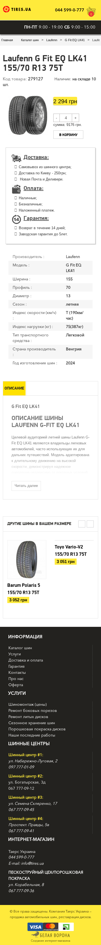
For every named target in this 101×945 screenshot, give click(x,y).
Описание (14, 388)
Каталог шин (30, 40)
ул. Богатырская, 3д (26, 782)
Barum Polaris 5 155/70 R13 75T (23, 589)
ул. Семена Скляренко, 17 (32, 803)
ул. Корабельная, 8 (26, 884)
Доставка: (36, 157)
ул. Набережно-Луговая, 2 (32, 760)
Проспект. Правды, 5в (28, 824)
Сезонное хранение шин (31, 722)
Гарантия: (36, 218)
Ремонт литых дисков (28, 716)
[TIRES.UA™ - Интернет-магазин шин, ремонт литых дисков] (17, 9)
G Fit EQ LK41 (75, 40)
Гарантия (16, 666)
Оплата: (33, 188)
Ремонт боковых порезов (32, 710)
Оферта (15, 684)
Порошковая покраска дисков (37, 728)
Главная (7, 40)
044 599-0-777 (69, 10)
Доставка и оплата (25, 660)
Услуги (14, 653)
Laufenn (51, 40)
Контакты (17, 672)
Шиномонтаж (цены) (27, 704)
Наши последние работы (31, 735)
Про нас (16, 678)
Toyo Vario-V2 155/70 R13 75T (71, 550)
